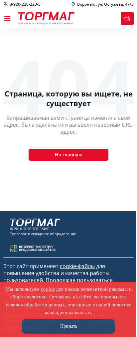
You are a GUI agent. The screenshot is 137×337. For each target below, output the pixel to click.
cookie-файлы (77, 266)
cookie (48, 289)
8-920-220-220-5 (25, 4)
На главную (68, 154)
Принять (68, 326)
